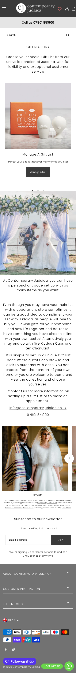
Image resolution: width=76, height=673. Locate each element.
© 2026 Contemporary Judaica (21, 667)
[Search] (68, 35)
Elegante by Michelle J (46, 503)
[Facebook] (6, 649)
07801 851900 (38, 415)
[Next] (69, 458)
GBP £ (11, 620)
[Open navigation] (8, 8)
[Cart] (73, 9)
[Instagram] (13, 649)
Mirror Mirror (66, 508)
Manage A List (38, 172)
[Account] (59, 8)
